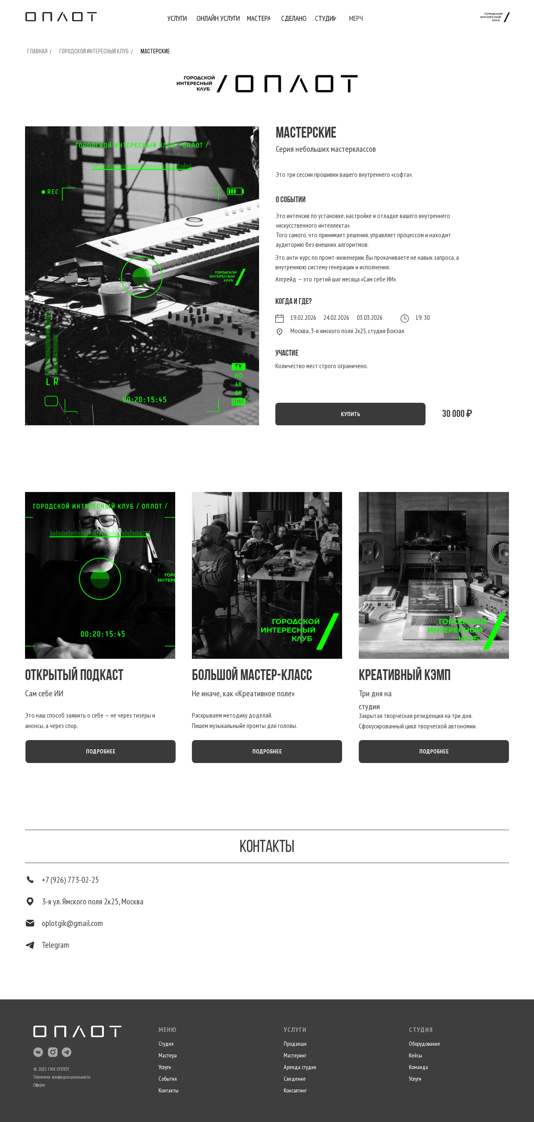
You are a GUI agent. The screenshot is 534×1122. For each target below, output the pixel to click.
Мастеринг (295, 1055)
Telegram (55, 944)
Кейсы (415, 1055)
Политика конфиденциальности (62, 1077)
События (168, 1078)
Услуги (165, 1067)
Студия (166, 1043)
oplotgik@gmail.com (72, 923)
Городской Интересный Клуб (94, 51)
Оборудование (424, 1043)
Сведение (295, 1078)
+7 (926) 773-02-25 (70, 879)
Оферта (39, 1085)
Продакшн (295, 1043)
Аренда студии (300, 1067)
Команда (418, 1067)
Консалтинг (295, 1090)
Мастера (168, 1055)
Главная (37, 51)
